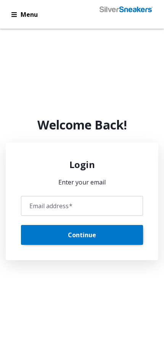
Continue (82, 235)
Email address (50, 205)
